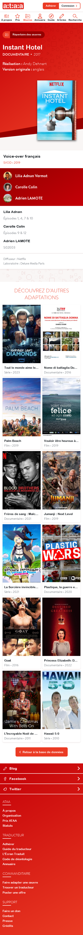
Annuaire (39, 20)
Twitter (15, 789)
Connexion (68, 5)
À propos (6, 20)
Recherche (75, 20)
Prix (17, 20)
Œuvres (27, 20)
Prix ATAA (10, 820)
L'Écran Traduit (13, 854)
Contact (8, 916)
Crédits (8, 925)
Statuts (8, 825)
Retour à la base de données (43, 752)
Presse (8, 921)
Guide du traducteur (17, 849)
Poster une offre (14, 892)
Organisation (12, 815)
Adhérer (51, 5)
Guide (51, 20)
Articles (61, 20)
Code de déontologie (17, 859)
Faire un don (11, 911)
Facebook (17, 779)
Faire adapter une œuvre (20, 882)
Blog (13, 768)
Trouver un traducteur (18, 887)
